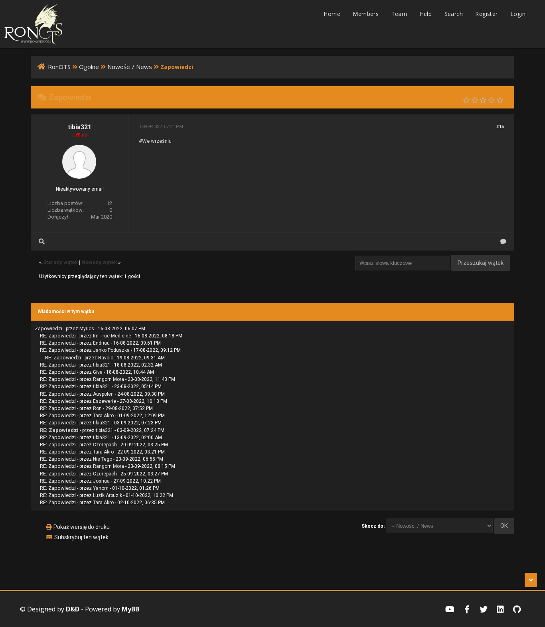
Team (399, 14)
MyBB (130, 609)
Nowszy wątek (99, 262)
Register (486, 14)
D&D (72, 609)
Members (366, 14)
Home (332, 14)
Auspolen (103, 394)
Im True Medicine (112, 336)
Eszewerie (104, 401)
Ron (97, 408)
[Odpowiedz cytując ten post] (503, 241)
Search (453, 14)
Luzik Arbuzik (107, 495)
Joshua (101, 481)
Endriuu (101, 343)
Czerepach (105, 445)
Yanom (101, 488)
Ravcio (105, 358)
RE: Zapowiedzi (58, 336)
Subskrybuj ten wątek (81, 537)
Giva (98, 372)
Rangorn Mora (108, 379)
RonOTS (59, 67)
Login (517, 14)
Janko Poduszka (111, 350)
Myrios (86, 328)
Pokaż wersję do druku (81, 527)
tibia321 (79, 127)
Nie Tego (102, 459)
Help (426, 14)
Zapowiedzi (48, 328)
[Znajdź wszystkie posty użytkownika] (41, 241)
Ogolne (89, 67)
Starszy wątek (60, 262)
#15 (500, 126)
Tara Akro (103, 415)
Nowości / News (129, 67)
